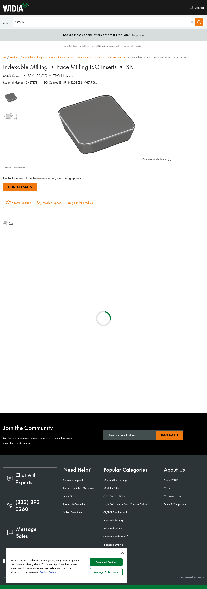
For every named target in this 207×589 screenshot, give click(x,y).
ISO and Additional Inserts (59, 57)
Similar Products (83, 203)
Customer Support (73, 480)
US (4, 57)
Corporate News (173, 496)
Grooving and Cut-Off (116, 536)
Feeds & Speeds (52, 203)
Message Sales (26, 532)
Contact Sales (20, 187)
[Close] (122, 553)
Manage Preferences (106, 572)
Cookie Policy (48, 572)
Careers (168, 488)
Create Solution (78, 336)
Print (11, 223)
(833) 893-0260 (28, 505)
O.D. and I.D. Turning (115, 480)
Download (189, 367)
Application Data (21, 237)
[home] (14, 10)
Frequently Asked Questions (78, 488)
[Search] (199, 22)
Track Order (69, 496)
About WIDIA (171, 480)
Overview (17, 232)
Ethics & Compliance (175, 504)
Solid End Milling (113, 528)
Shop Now (138, 35)
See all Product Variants (184, 328)
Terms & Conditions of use (156, 367)
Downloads (18, 242)
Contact (199, 7)
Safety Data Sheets (73, 512)
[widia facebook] (5, 562)
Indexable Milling (32, 57)
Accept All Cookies (106, 562)
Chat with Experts (26, 479)
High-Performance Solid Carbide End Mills (127, 504)
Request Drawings (13, 400)
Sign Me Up (169, 435)
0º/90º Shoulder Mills (116, 512)
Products (14, 57)
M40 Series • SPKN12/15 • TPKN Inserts (102, 57)
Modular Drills (111, 488)
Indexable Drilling (113, 544)
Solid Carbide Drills (114, 496)
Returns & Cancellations (76, 504)
